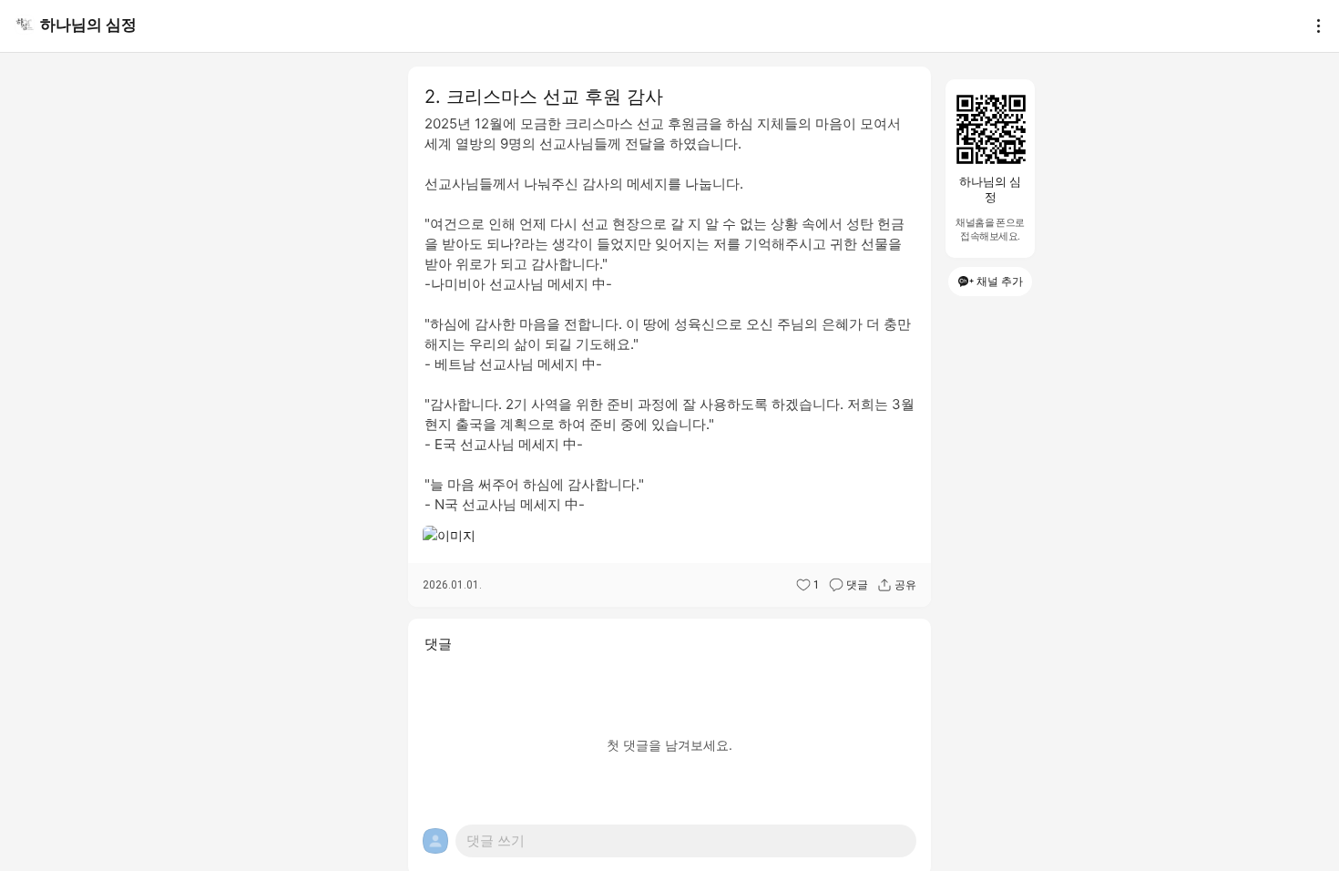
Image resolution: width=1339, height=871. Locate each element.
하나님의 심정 (88, 24)
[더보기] (1313, 25)
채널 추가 (999, 281)
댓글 (857, 585)
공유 (905, 585)
